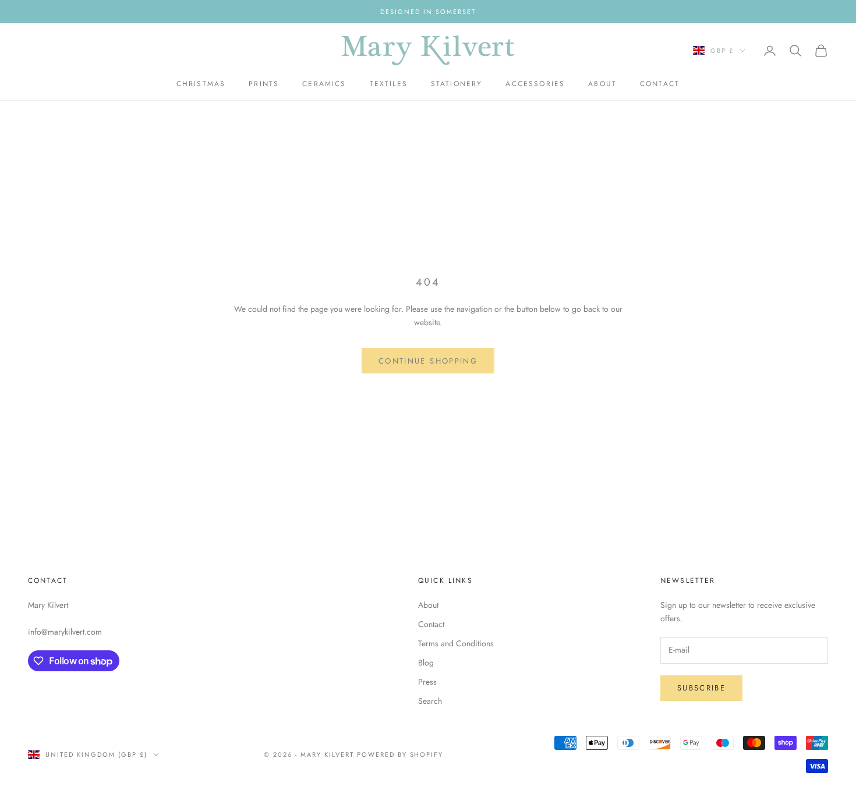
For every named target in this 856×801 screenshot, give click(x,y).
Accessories (535, 84)
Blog (426, 662)
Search (430, 701)
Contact (660, 84)
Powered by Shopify (400, 754)
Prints (264, 84)
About (602, 84)
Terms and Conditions (456, 643)
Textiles (389, 84)
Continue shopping (428, 360)
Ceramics (324, 84)
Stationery (457, 84)
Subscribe (701, 687)
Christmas (200, 84)
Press (427, 682)
